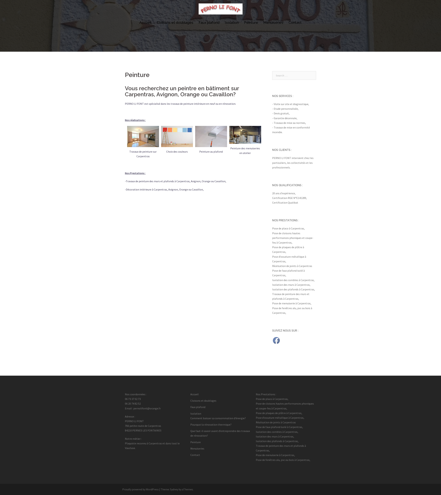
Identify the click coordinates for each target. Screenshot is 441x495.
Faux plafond (209, 22)
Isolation (232, 22)
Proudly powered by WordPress (140, 489)
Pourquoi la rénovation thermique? (211, 424)
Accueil (145, 22)
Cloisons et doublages (175, 22)
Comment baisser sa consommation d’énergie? (218, 418)
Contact (295, 22)
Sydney (174, 489)
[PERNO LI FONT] (221, 10)
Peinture (251, 22)
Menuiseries (273, 22)
